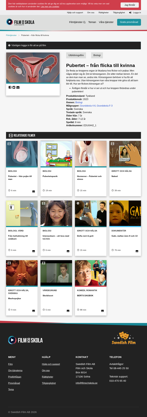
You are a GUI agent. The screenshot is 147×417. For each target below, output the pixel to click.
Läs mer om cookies (50, 6)
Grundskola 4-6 (88, 106)
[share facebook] (10, 87)
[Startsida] (20, 22)
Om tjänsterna (15, 370)
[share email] (18, 87)
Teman (92, 22)
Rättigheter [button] (104, 12)
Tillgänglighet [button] (119, 12)
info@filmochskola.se (86, 383)
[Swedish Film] (124, 338)
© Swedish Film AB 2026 (22, 412)
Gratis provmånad (129, 22)
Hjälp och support (51, 364)
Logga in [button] (137, 12)
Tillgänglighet (49, 383)
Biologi (79, 102)
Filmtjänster (76, 22)
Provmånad (14, 383)
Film (10, 364)
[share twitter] (14, 87)
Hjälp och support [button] (75, 12)
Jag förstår (129, 5)
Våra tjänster (106, 22)
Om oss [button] (90, 12)
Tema (11, 389)
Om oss (46, 370)
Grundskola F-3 (105, 106)
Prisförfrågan (14, 377)
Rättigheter (47, 377)
